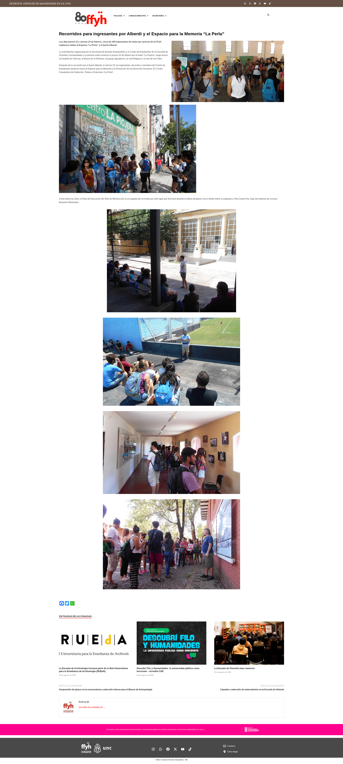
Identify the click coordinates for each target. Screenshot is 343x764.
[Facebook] (255, 3)
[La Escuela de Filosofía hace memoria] (249, 644)
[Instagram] (245, 3)
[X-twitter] (260, 3)
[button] (119, 16)
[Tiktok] (270, 3)
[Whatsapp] (250, 3)
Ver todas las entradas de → (92, 707)
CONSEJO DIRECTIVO (137, 16)
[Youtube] (265, 3)
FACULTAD (118, 16)
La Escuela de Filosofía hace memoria (234, 668)
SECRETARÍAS (158, 16)
